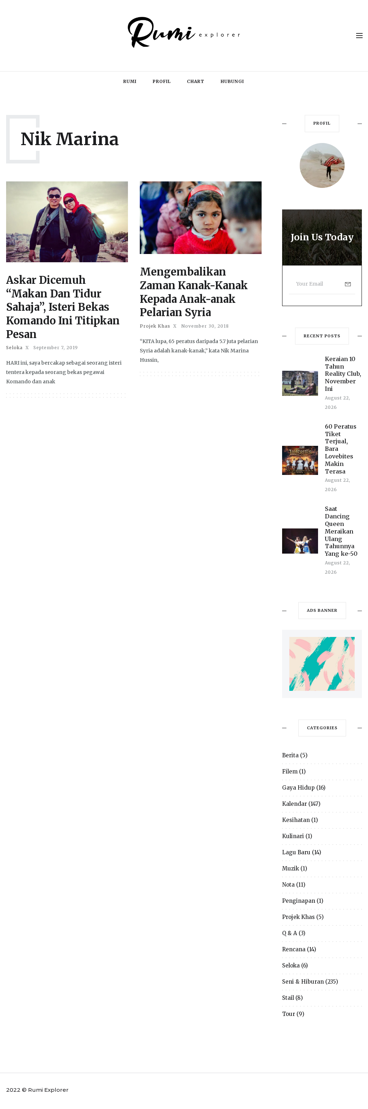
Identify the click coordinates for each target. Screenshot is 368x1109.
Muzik (290, 868)
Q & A (289, 933)
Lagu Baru (296, 852)
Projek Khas (155, 326)
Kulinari (293, 836)
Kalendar (294, 803)
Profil (162, 81)
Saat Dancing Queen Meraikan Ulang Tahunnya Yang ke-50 (341, 531)
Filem (290, 771)
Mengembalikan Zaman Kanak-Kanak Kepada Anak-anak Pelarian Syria (194, 292)
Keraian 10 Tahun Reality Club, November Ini (343, 373)
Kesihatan (296, 820)
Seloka (14, 347)
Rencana (293, 949)
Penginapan (298, 900)
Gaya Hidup (298, 787)
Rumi (130, 81)
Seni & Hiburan (303, 981)
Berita (290, 755)
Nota (288, 884)
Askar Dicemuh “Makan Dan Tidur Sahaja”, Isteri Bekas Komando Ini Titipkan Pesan (63, 307)
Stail (288, 997)
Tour (288, 1014)
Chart (195, 81)
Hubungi (232, 81)
